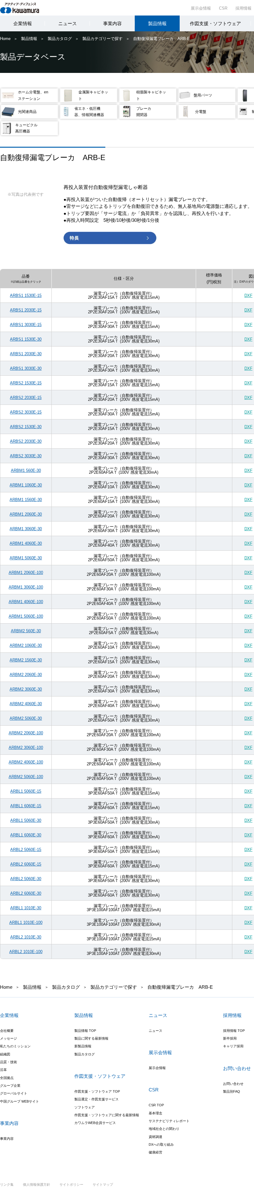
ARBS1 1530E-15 (26, 295)
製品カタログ (60, 38)
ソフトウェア (84, 1107)
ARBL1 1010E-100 (25, 922)
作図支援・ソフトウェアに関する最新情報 (106, 1115)
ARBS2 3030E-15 (26, 412)
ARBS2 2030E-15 (26, 397)
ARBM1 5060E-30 (26, 558)
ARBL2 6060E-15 (25, 864)
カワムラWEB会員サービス (95, 1123)
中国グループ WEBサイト (19, 1101)
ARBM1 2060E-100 (26, 572)
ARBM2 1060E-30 (26, 645)
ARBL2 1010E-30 (25, 937)
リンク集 (7, 1184)
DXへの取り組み (161, 1144)
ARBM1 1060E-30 (26, 485)
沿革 (3, 1070)
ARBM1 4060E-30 (26, 543)
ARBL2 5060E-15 (25, 849)
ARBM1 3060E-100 (26, 587)
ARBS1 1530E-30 (26, 339)
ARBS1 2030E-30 (26, 353)
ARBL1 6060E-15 (25, 806)
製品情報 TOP (85, 1030)
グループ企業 (10, 1085)
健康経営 (155, 1152)
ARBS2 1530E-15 (26, 383)
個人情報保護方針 (36, 1184)
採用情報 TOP (234, 1030)
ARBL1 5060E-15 (25, 791)
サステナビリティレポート (169, 1121)
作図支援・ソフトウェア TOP (97, 1091)
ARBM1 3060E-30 (26, 528)
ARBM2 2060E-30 (26, 674)
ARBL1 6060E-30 (25, 835)
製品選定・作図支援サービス (96, 1099)
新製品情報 (82, 1046)
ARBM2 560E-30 (26, 631)
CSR (223, 8)
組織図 (5, 1054)
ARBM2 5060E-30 (26, 718)
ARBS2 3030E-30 (26, 456)
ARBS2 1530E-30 (26, 426)
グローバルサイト (13, 1093)
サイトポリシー (71, 1184)
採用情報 (243, 8)
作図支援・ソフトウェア (215, 23)
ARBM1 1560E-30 (26, 499)
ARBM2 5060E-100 (26, 776)
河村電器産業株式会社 (25, 7)
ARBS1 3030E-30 (26, 368)
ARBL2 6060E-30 (25, 893)
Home (5, 38)
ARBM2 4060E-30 (26, 703)
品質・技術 (8, 1062)
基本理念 (155, 1113)
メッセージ (8, 1038)
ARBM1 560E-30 (26, 470)
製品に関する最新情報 (91, 1038)
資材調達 (155, 1137)
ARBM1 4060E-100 (26, 601)
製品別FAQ (231, 1091)
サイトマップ (103, 1184)
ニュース (67, 23)
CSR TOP (156, 1105)
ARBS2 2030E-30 (26, 441)
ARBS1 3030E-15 (26, 324)
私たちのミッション (15, 1046)
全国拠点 (7, 1078)
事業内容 (112, 23)
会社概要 (7, 1030)
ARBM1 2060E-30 (26, 514)
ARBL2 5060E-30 (25, 878)
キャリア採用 (233, 1046)
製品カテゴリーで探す (102, 38)
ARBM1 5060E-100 (26, 616)
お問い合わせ (233, 1084)
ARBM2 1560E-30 (26, 660)
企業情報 (22, 23)
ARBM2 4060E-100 (26, 762)
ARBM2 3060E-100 (26, 747)
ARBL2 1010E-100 (25, 951)
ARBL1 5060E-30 (25, 820)
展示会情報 (201, 8)
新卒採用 (230, 1038)
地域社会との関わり (164, 1129)
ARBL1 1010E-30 (25, 908)
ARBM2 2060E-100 (26, 733)
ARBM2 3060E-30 (26, 689)
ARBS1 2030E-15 (26, 310)
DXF (248, 295)
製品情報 (157, 23)
